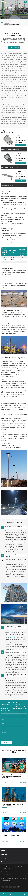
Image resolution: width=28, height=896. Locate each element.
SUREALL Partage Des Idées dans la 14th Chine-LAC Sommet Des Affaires (13, 834)
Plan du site (4, 883)
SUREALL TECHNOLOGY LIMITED (17, 878)
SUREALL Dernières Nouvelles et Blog (14, 751)
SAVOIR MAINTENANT (14, 48)
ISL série (12, 546)
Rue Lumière (16, 24)
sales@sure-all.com (7, 871)
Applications (4, 854)
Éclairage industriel (9, 24)
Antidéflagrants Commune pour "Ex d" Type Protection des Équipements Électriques (13, 776)
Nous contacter (5, 861)
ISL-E (4, 259)
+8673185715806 (7, 874)
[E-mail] (3, 894)
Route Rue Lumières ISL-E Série (9, 167)
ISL (5, 257)
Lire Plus (23, 782)
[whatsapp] (17, 894)
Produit (10, 20)
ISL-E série (12, 637)
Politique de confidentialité (15, 883)
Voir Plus (20, 145)
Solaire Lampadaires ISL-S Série (9, 185)
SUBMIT (6, 742)
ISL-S (4, 261)
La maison (6, 20)
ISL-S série (12, 684)
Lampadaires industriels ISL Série (10, 149)
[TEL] (10, 894)
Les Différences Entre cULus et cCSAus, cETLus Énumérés (13, 805)
